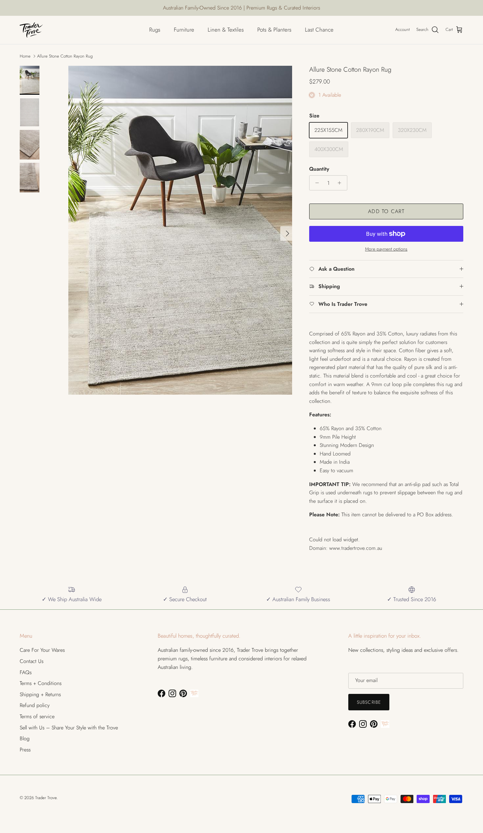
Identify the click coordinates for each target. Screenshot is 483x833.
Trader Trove (46, 798)
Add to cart (386, 211)
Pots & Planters (274, 30)
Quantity (319, 169)
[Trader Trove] (31, 29)
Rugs (154, 30)
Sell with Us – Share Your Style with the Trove (69, 727)
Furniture (184, 30)
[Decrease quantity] (315, 183)
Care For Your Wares (42, 650)
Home (25, 56)
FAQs (26, 672)
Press (25, 749)
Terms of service (37, 716)
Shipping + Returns (40, 694)
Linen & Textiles (226, 30)
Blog (25, 738)
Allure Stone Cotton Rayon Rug (65, 56)
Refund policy (35, 705)
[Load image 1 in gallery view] (180, 230)
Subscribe (369, 702)
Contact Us (31, 661)
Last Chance (319, 30)
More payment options (386, 249)
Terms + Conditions (40, 683)
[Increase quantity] (341, 183)
